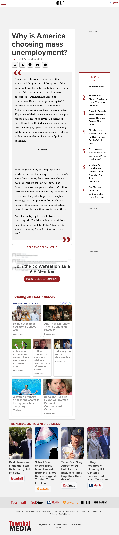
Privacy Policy (84, 511)
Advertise (57, 511)
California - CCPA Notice (60, 514)
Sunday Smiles (96, 86)
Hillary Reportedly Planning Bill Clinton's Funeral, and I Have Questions (97, 470)
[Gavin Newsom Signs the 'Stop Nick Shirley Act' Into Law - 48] (20, 443)
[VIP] (114, 3)
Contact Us (96, 511)
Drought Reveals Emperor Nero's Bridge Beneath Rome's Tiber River (97, 118)
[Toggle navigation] (3, 3)
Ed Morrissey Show (32, 511)
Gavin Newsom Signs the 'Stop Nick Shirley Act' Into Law (20, 467)
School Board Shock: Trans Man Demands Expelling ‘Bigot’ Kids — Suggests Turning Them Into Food (46, 472)
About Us (19, 511)
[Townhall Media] (20, 526)
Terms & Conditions (70, 511)
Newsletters (46, 511)
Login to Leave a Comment (42, 279)
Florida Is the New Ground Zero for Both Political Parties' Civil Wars (98, 137)
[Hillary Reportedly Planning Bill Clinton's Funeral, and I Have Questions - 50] (98, 443)
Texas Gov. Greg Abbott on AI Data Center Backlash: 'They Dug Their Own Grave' (71, 470)
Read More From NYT (41, 247)
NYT (15, 59)
